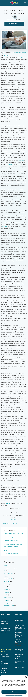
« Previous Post (5, 523)
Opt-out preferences (9, 695)
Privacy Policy (5, 633)
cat (4, 55)
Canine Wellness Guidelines (11, 553)
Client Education (5, 630)
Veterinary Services (9, 605)
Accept (14, 691)
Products (6, 589)
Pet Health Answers (14, 23)
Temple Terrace (19, 625)
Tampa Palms (19, 636)
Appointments (19, 654)
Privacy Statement (18, 695)
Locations (18, 614)
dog (5, 576)
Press (5, 586)
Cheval (17, 634)
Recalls (5, 594)
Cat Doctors (4, 654)
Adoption (17, 656)
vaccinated (10, 164)
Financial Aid (18, 665)
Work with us (4, 621)
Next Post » (15, 523)
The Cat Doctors (19, 623)
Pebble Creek (19, 627)
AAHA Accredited (19, 667)
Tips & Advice (7, 600)
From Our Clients (8, 578)
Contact (3, 619)
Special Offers (7, 597)
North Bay (18, 629)
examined (21, 160)
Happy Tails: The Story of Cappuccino (13, 537)
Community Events (8, 573)
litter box (4, 226)
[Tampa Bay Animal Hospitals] (14, 3)
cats (7, 55)
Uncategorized (7, 603)
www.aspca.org (14, 519)
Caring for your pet (17, 52)
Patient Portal (4, 626)
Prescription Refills (6, 675)
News (22, 52)
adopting (22, 57)
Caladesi (17, 639)
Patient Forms (5, 623)
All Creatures (18, 632)
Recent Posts (9, 530)
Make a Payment (5, 628)
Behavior (6, 565)
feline (9, 55)
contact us (8, 503)
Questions (6, 592)
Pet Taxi (17, 658)
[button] (26, 677)
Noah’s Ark (18, 641)
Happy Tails (7, 581)
